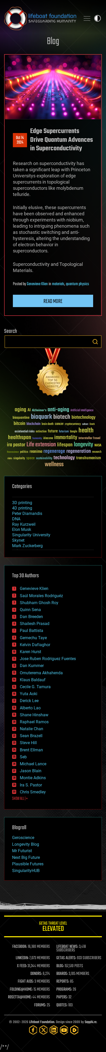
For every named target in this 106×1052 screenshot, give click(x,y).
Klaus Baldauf (33, 679)
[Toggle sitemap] (87, 18)
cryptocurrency (73, 424)
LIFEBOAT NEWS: (67, 946)
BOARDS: (62, 974)
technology (64, 458)
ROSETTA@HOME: (20, 997)
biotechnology (83, 417)
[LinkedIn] (54, 1029)
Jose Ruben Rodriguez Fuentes (48, 658)
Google (73, 431)
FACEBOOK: (19, 946)
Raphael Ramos (34, 721)
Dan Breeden (31, 616)
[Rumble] (74, 1029)
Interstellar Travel (89, 438)
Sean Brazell (31, 735)
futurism (64, 432)
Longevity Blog (25, 844)
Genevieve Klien (37, 284)
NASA (97, 445)
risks (9, 458)
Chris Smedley (33, 792)
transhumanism (88, 458)
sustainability (44, 459)
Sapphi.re (90, 1022)
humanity (37, 438)
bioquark (41, 417)
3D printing (22, 502)
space (30, 458)
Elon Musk (21, 529)
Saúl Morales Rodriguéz (41, 595)
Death (92, 424)
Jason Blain (30, 770)
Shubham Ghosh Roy (39, 602)
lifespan (65, 445)
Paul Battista (31, 630)
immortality (65, 437)
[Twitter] (43, 1029)
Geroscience (23, 837)
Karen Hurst (30, 651)
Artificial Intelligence (81, 410)
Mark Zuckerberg (27, 545)
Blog (53, 41)
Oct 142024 (20, 140)
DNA (16, 518)
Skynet (18, 540)
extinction (41, 431)
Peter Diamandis (27, 513)
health (86, 430)
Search (95, 341)
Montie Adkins (33, 777)
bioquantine (21, 417)
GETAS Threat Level (53, 927)
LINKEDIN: (22, 958)
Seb (23, 756)
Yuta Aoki (28, 693)
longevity (83, 444)
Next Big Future (26, 857)
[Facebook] (33, 1029)
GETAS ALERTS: (66, 958)
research (96, 452)
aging (20, 410)
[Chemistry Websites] (53, 373)
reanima (36, 451)
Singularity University (31, 534)
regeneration (78, 451)
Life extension (41, 444)
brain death (48, 424)
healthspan (19, 437)
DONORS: (36, 974)
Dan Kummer (32, 665)
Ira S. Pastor (31, 785)
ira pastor (16, 445)
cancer (59, 424)
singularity (19, 458)
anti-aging (58, 410)
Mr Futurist (22, 850)
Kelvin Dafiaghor (35, 644)
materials (58, 284)
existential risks (24, 432)
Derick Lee (29, 700)
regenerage (54, 451)
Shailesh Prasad (34, 623)
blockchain (33, 424)
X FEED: (22, 966)
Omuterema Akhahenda (41, 672)
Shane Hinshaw (34, 714)
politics (24, 452)
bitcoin (19, 423)
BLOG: (60, 966)
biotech (61, 417)
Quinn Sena (30, 609)
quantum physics (77, 284)
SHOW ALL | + (20, 798)
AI (29, 410)
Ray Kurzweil (24, 524)
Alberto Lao (30, 707)
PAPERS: (62, 997)
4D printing (22, 508)
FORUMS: (40, 1005)
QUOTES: (61, 1005)
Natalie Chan (31, 728)
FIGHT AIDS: (26, 981)
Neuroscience (13, 452)
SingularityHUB (26, 870)
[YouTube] (64, 1029)
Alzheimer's (39, 411)
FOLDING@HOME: (21, 989)
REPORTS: (62, 981)
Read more (53, 301)
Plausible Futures (27, 863)
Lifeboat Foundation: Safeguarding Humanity (40, 18)
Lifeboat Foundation (41, 1022)
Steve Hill (28, 742)
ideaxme (48, 438)
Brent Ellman (31, 749)
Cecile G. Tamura (35, 686)
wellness (54, 464)
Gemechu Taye (33, 637)
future (53, 431)
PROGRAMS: (64, 989)
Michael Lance (33, 763)
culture (85, 424)
